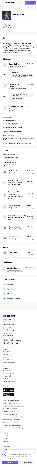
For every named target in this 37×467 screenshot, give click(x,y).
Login (20, 3)
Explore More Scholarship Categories (14, 428)
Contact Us (6, 438)
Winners (5, 379)
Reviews (5, 449)
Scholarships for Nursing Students (13, 406)
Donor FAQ (6, 357)
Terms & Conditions (9, 360)
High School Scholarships (11, 422)
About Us (5, 435)
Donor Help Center (9, 362)
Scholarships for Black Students (12, 425)
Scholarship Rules (8, 373)
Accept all (10, 462)
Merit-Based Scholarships (11, 411)
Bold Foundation (8, 354)
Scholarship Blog (8, 376)
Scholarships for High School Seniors (14, 417)
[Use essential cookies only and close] (34, 452)
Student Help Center (9, 381)
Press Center (7, 444)
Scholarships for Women (10, 414)
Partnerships (6, 446)
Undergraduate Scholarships (12, 419)
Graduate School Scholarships (12, 403)
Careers (5, 441)
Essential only (27, 462)
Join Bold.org (30, 3)
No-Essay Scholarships (10, 408)
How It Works (7, 352)
